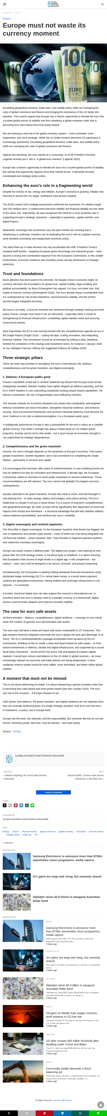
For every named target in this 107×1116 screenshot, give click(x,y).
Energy (6, 831)
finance (16, 831)
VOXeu (17, 731)
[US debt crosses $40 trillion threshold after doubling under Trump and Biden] (23, 1044)
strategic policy (13, 834)
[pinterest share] (16, 805)
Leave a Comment (53, 792)
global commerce (48, 831)
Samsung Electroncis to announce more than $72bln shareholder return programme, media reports (73, 931)
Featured (50, 979)
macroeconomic (96, 831)
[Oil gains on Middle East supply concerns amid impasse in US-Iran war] (23, 1016)
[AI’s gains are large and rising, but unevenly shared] (17, 881)
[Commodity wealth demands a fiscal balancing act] (23, 1071)
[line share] (32, 805)
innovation (81, 831)
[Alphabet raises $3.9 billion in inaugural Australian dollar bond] (17, 902)
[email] (27, 1113)
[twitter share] (4, 805)
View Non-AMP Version (62, 1100)
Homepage (7, 13)
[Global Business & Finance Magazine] (53, 4)
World (18, 13)
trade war (27, 834)
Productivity (52, 951)
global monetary (66, 831)
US (36, 834)
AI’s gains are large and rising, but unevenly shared (67, 876)
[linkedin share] (21, 805)
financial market (29, 831)
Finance (7, 18)
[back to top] (100, 1104)
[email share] (10, 805)
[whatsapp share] (27, 805)
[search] (102, 4)
